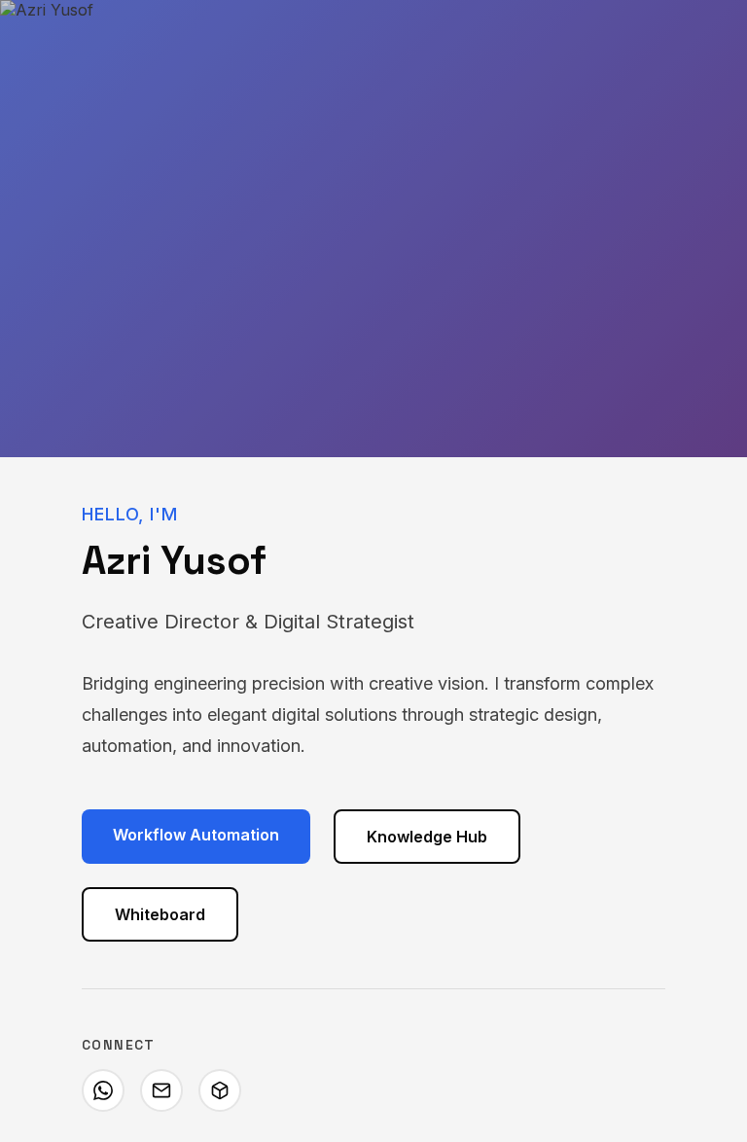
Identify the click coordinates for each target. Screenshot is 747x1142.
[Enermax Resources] (219, 1090)
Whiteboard (160, 914)
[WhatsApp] (103, 1090)
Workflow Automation (196, 834)
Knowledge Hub (427, 836)
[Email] (161, 1090)
